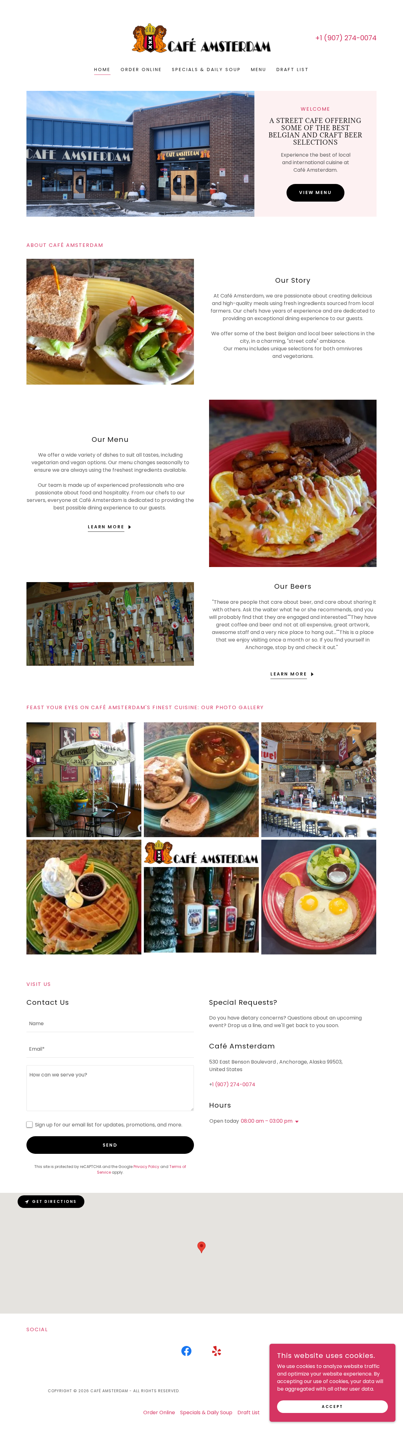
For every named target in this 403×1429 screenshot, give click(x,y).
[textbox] (110, 1023)
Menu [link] (258, 69)
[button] (295, 1121)
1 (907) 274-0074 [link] (348, 38)
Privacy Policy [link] (146, 1166)
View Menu (315, 192)
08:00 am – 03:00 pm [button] (266, 1121)
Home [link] (102, 69)
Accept (332, 1406)
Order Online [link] (141, 69)
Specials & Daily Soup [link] (206, 69)
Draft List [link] (292, 69)
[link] (202, 37)
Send (110, 1145)
